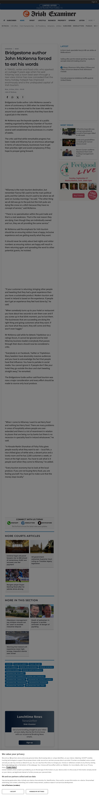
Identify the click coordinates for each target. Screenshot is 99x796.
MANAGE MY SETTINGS (36, 792)
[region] (49, 773)
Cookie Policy (11, 767)
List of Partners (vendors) (11, 785)
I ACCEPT (13, 792)
